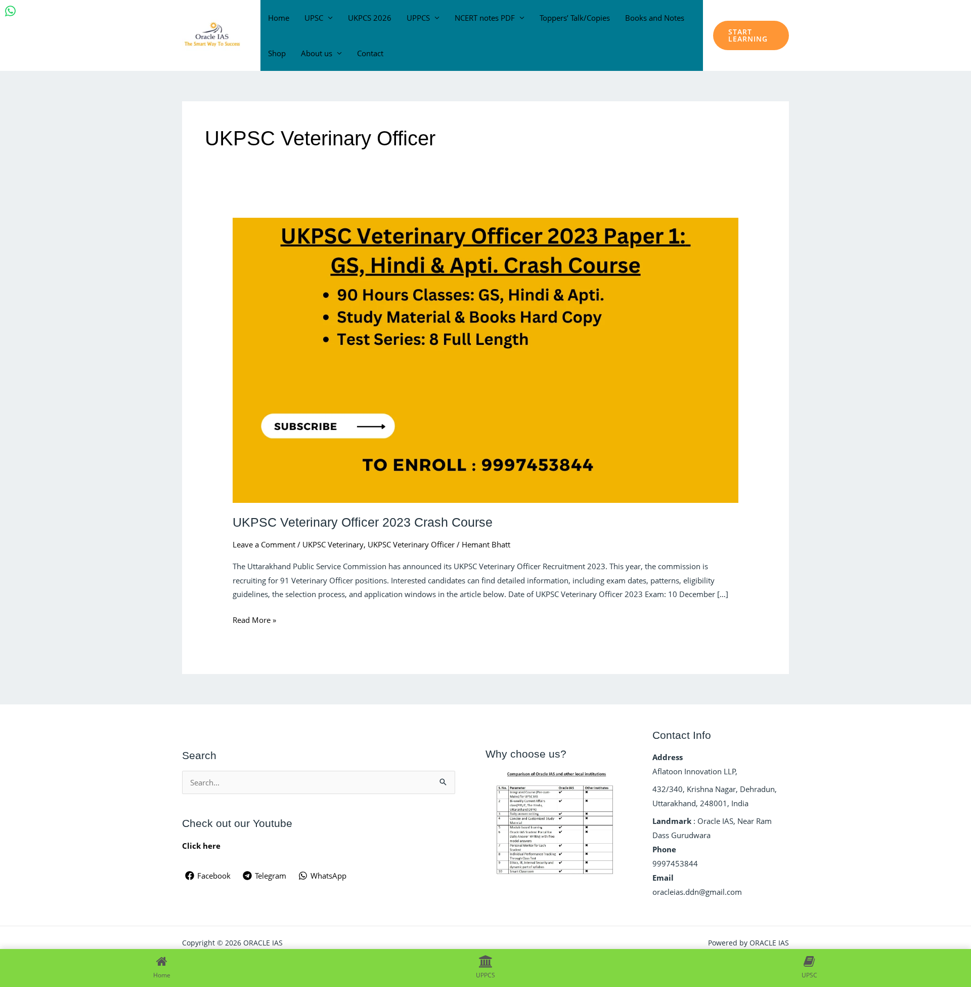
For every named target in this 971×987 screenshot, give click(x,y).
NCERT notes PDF (485, 18)
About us (316, 53)
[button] (751, 35)
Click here (201, 846)
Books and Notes (654, 18)
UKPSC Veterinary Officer (411, 544)
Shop (277, 53)
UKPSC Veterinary (333, 544)
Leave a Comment (264, 544)
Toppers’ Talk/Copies (575, 18)
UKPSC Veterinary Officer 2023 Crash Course (363, 522)
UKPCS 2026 (369, 18)
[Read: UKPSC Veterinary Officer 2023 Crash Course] (485, 359)
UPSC (313, 18)
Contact (370, 53)
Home (278, 18)
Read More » (254, 619)
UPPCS (418, 18)
